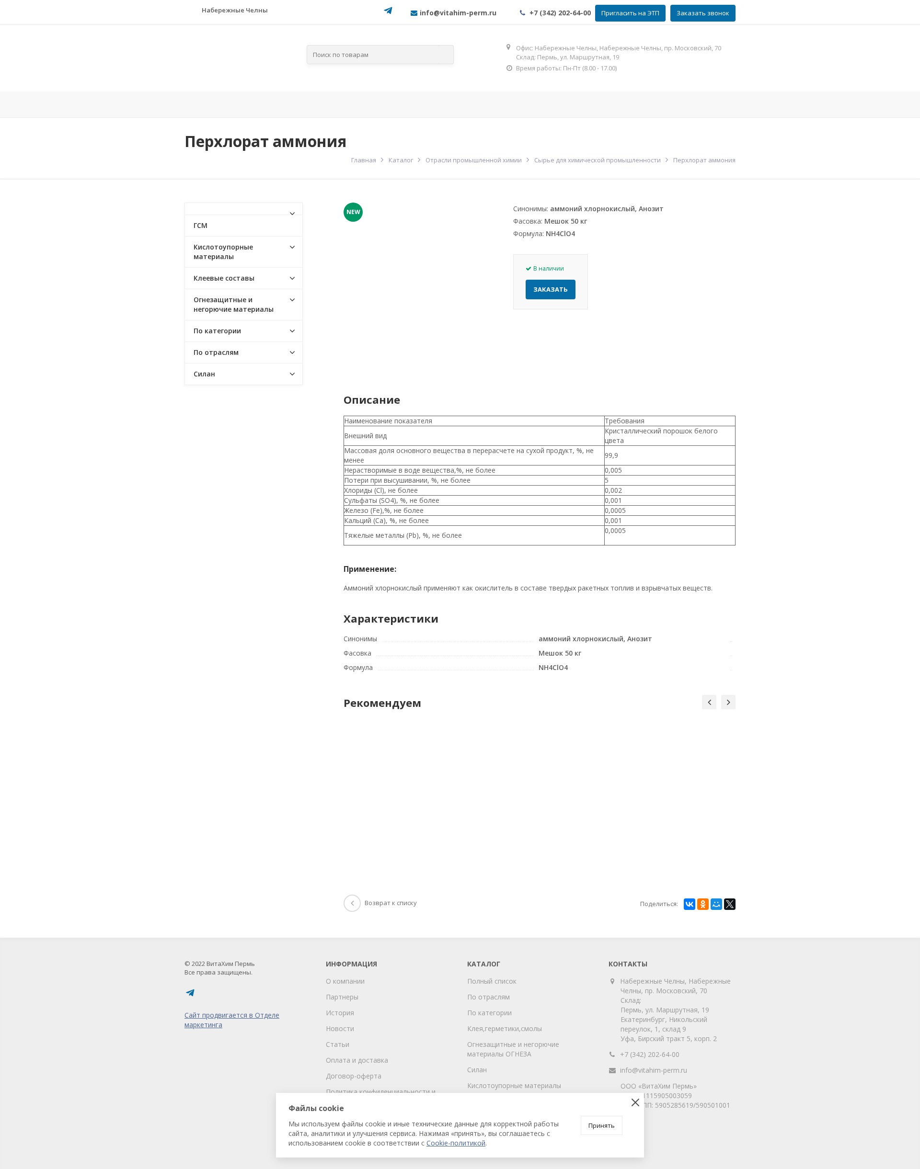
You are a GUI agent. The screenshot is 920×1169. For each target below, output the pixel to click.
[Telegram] (388, 13)
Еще (799, 104)
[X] (730, 904)
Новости (340, 1028)
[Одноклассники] (703, 904)
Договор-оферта (353, 1075)
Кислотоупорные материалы (223, 251)
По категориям (427, 104)
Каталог (401, 160)
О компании (345, 981)
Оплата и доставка (357, 1060)
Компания (199, 104)
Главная (120, 104)
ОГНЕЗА (530, 104)
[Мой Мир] (716, 904)
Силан (204, 373)
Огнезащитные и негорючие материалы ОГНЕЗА (513, 1049)
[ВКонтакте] (689, 904)
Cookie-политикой (455, 1142)
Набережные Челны (235, 10)
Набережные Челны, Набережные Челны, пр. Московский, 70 (676, 985)
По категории (217, 330)
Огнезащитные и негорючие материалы (234, 304)
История (340, 1012)
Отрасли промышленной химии (474, 160)
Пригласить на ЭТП (630, 13)
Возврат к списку (391, 902)
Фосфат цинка (619, 104)
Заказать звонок (703, 13)
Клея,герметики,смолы (504, 1028)
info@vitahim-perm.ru (653, 1070)
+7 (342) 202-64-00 (560, 12)
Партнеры (342, 996)
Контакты (718, 104)
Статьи (337, 1044)
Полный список (492, 981)
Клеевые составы (224, 278)
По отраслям (306, 104)
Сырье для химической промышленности (597, 160)
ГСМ (200, 225)
